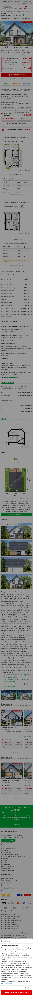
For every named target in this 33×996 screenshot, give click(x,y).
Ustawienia (28, 988)
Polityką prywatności (6, 983)
